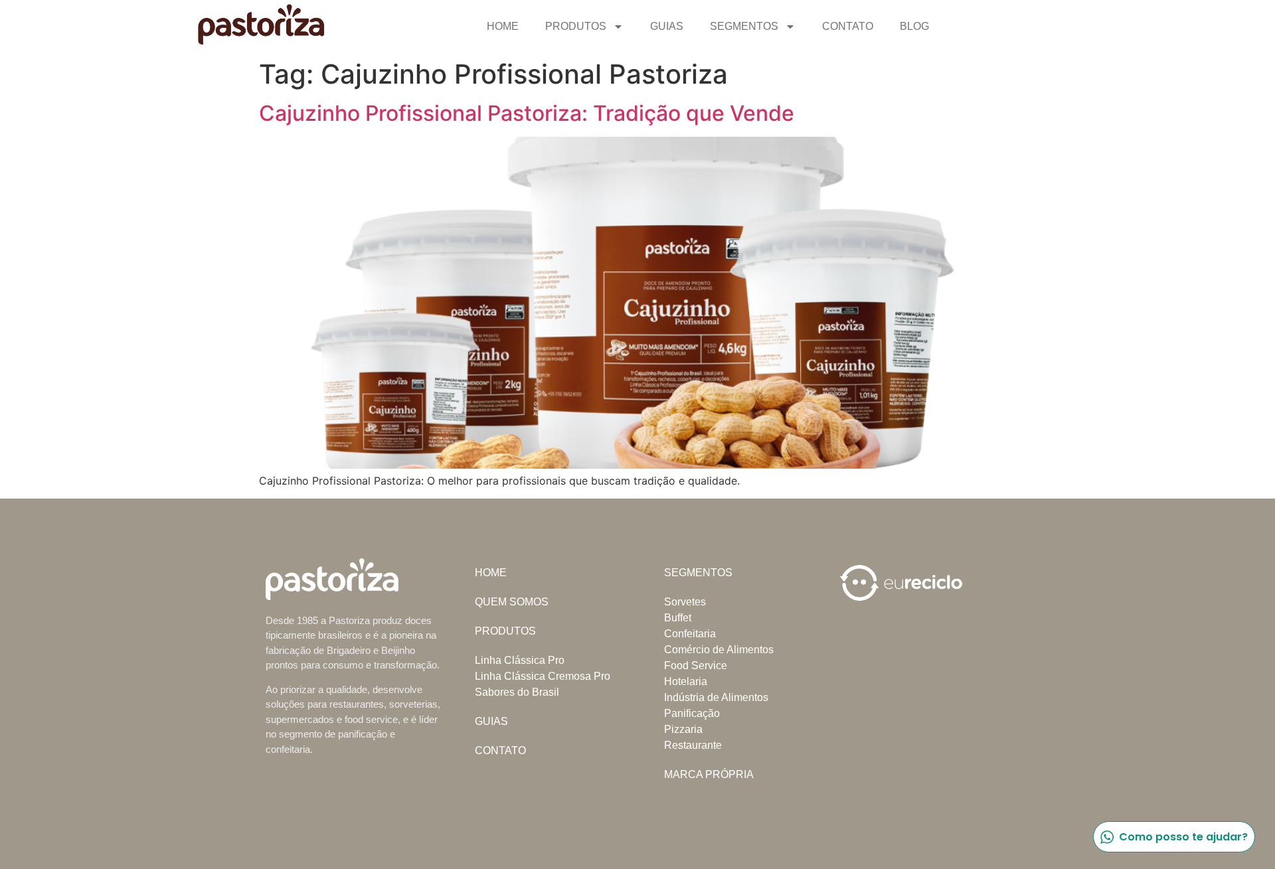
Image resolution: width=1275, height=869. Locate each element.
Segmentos (744, 26)
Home (503, 26)
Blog (914, 26)
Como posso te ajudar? (1183, 836)
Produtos (575, 26)
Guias (666, 26)
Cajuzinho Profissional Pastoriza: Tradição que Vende (526, 113)
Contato (847, 26)
